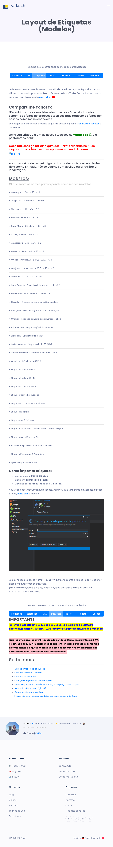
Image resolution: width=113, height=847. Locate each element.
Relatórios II (32, 613)
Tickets (66, 75)
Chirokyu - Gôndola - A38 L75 (26, 361)
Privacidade (15, 816)
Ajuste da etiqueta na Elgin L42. (30, 688)
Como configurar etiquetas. (28, 692)
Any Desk (17, 771)
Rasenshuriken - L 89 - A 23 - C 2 (27, 251)
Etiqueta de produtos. (25, 676)
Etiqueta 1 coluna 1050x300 (24, 386)
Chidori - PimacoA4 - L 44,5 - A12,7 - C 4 (31, 259)
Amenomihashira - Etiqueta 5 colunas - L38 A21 (35, 352)
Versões (13, 805)
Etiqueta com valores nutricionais (28, 403)
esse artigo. (45, 97)
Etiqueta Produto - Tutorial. (28, 672)
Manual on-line (67, 771)
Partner (69, 805)
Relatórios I (17, 613)
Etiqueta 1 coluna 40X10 (23, 369)
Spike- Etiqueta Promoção (24, 462)
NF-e (52, 75)
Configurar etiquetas (88, 123)
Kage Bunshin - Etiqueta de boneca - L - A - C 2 (35, 285)
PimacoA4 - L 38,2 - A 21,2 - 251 (26, 276)
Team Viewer (19, 766)
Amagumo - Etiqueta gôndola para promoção (35, 310)
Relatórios (17, 75)
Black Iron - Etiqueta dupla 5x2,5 (27, 335)
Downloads (65, 766)
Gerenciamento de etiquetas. (29, 668)
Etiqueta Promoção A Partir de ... (27, 453)
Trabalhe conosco (75, 810)
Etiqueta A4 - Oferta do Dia (25, 437)
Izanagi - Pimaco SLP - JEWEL (25, 234)
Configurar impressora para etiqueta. (33, 680)
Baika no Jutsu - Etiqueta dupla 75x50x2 (31, 344)
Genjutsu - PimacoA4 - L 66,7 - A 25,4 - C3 (32, 268)
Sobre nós (70, 794)
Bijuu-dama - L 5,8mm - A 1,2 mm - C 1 (30, 293)
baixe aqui (22, 493)
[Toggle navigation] (108, 6)
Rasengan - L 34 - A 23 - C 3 (25, 192)
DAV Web (95, 75)
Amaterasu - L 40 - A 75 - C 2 (26, 242)
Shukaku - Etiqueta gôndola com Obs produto (34, 302)
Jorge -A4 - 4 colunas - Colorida (28, 200)
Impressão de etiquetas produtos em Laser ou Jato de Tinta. (45, 695)
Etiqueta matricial (20, 411)
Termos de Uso (17, 810)
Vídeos (13, 800)
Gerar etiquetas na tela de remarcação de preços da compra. (46, 684)
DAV (28, 75)
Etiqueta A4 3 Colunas (22, 420)
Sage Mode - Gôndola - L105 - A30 (28, 226)
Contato (70, 800)
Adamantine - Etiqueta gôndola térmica (32, 327)
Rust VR (16, 776)
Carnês (80, 75)
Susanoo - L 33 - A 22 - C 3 (24, 217)
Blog (11, 794)
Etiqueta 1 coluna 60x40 (23, 378)
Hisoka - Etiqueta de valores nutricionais (31, 445)
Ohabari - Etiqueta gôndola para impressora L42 (36, 318)
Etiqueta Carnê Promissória (25, 394)
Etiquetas (39, 75)
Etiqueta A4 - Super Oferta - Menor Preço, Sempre (37, 428)
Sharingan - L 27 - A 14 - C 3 (25, 209)
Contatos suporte (68, 776)
